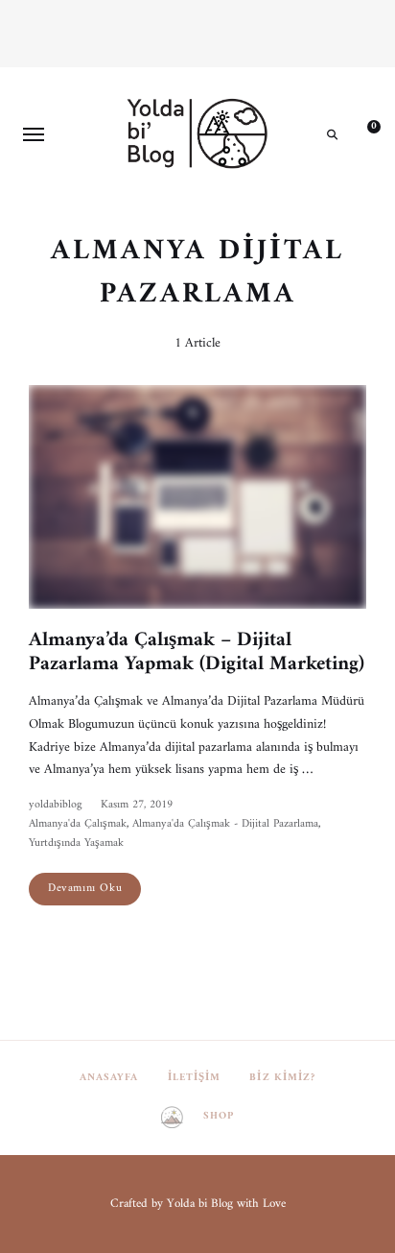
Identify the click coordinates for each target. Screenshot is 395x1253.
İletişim (194, 1078)
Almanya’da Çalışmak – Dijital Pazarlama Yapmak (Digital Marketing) (196, 652)
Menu (33, 134)
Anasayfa (109, 1078)
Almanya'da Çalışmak (78, 824)
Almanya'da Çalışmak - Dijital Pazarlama (225, 824)
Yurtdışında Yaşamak (76, 843)
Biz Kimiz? (282, 1078)
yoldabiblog (55, 805)
